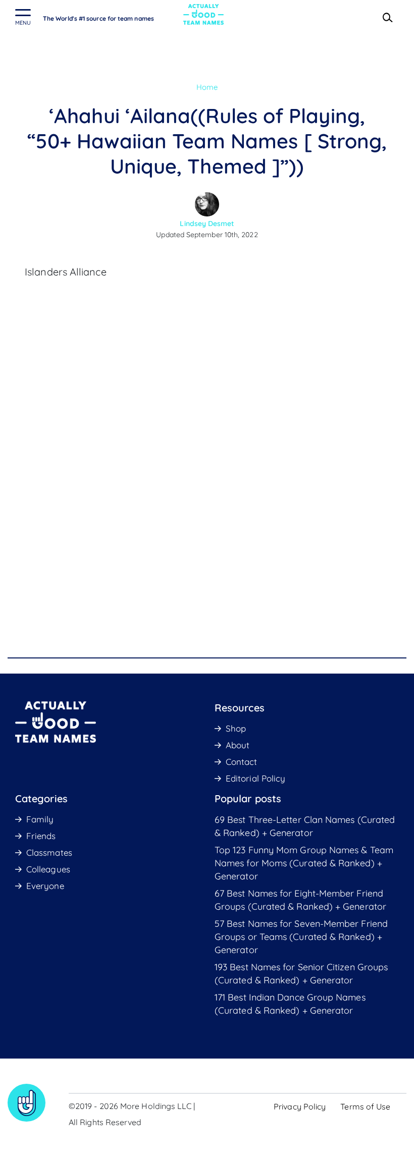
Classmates (49, 852)
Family (40, 819)
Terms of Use (365, 1106)
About (237, 745)
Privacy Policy (300, 1106)
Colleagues (48, 869)
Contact (241, 761)
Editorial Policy (255, 778)
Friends (41, 835)
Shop (236, 728)
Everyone (45, 885)
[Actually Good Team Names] (203, 14)
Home (207, 87)
